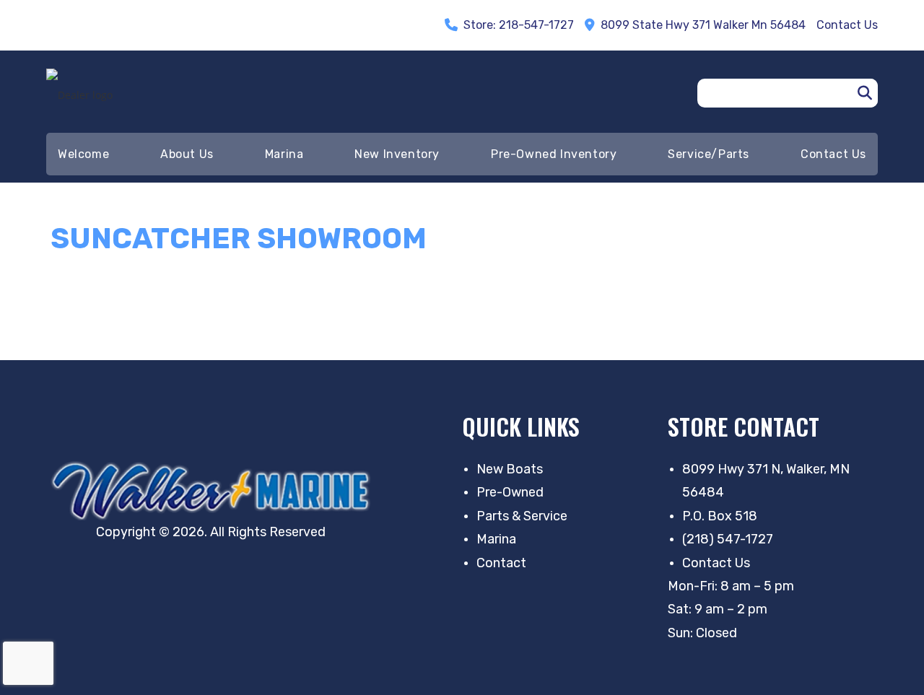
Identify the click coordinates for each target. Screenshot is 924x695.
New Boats (509, 469)
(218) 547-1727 (727, 539)
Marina (496, 539)
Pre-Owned (510, 492)
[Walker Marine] (215, 490)
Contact (501, 563)
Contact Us (716, 563)
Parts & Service (521, 516)
